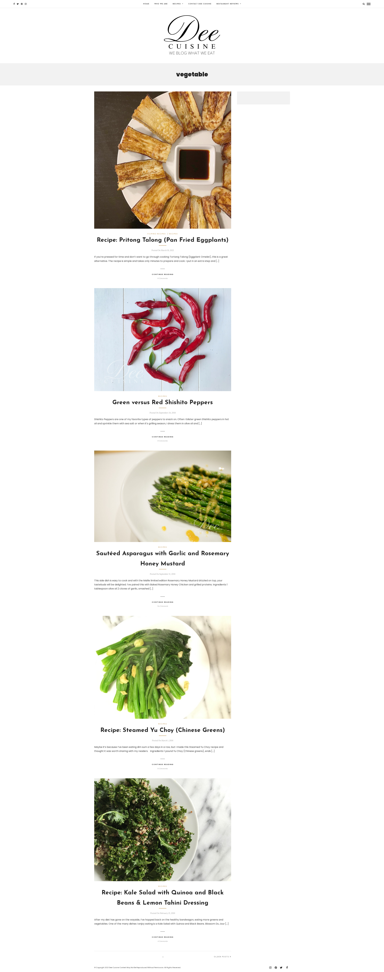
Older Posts (221, 957)
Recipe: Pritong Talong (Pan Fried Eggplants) (163, 240)
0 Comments (163, 278)
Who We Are (161, 4)
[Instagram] (26, 4)
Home (146, 4)
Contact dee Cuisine (199, 4)
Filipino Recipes (156, 234)
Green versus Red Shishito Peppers (162, 403)
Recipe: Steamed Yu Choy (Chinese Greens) (162, 730)
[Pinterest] (22, 4)
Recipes (177, 4)
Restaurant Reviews (227, 4)
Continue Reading (163, 274)
